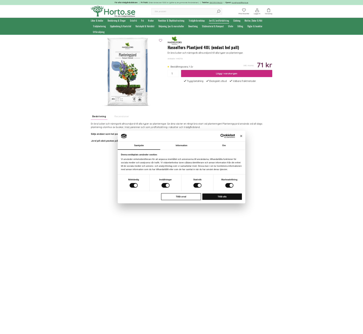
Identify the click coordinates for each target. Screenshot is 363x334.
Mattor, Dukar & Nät (253, 20)
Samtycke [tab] (139, 145)
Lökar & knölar (97, 20)
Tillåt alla (222, 196)
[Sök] (218, 11)
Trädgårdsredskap (197, 20)
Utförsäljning (99, 32)
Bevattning (193, 26)
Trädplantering (99, 26)
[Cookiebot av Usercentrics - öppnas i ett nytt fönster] (222, 136)
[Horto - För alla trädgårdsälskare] (113, 11)
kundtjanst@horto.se (240, 2)
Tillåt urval (181, 196)
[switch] (166, 185)
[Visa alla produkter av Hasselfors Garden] (175, 40)
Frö (142, 20)
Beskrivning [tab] (99, 116)
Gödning (236, 20)
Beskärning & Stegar (117, 20)
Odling (240, 26)
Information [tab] (181, 145)
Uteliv (230, 26)
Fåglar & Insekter (254, 26)
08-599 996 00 (216, 2)
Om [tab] (224, 145)
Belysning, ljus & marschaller (171, 26)
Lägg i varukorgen (226, 73)
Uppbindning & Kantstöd (120, 26)
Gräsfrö (133, 20)
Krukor (151, 20)
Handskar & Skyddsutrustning (171, 20)
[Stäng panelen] (241, 136)
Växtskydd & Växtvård (144, 26)
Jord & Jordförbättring (219, 20)
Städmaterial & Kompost (213, 26)
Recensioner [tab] (121, 116)
